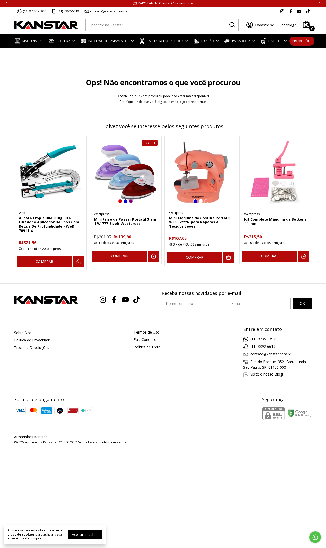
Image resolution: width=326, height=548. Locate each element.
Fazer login (288, 25)
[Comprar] (78, 261)
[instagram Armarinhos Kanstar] (282, 11)
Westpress (101, 214)
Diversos (275, 41)
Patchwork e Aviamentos (108, 41)
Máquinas (30, 41)
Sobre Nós (23, 332)
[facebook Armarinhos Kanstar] (291, 11)
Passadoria (241, 41)
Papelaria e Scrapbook (165, 41)
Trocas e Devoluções (31, 347)
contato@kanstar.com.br (109, 11)
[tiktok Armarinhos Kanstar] (308, 11)
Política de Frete (147, 346)
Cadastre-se (264, 25)
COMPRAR (44, 261)
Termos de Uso (146, 332)
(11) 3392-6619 (68, 11)
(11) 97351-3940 (34, 11)
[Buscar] (231, 25)
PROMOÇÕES (301, 41)
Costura (63, 41)
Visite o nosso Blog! (266, 374)
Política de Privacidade (32, 340)
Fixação (207, 41)
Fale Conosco (145, 339)
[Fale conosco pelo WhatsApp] (315, 537)
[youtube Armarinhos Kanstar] (299, 11)
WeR (22, 213)
